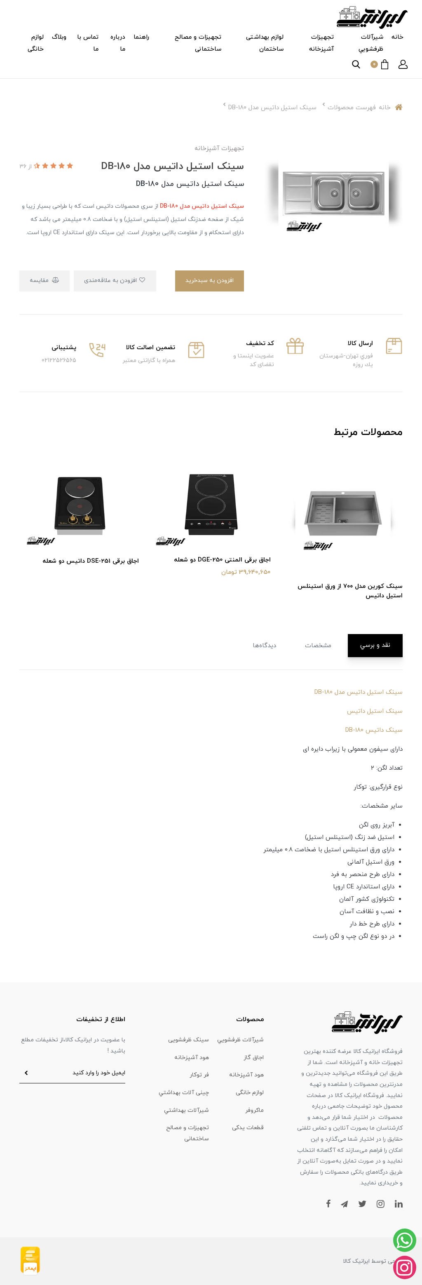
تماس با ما (87, 43)
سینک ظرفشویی (188, 1040)
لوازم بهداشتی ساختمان (265, 43)
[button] (403, 64)
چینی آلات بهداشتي (184, 1093)
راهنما (141, 37)
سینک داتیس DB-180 (374, 730)
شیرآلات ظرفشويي (371, 43)
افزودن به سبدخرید (209, 280)
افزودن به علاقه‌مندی (111, 280)
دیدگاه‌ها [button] (264, 645)
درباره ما (117, 43)
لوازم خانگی (36, 43)
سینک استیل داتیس (375, 711)
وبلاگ (59, 37)
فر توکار (199, 1075)
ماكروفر (254, 1110)
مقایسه (40, 280)
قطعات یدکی (248, 1128)
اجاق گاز (254, 1058)
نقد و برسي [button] (375, 645)
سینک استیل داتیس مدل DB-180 (358, 692)
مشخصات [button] (318, 645)
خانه (397, 37)
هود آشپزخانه (191, 1058)
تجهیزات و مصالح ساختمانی (198, 43)
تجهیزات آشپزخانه (321, 43)
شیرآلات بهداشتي (186, 1110)
